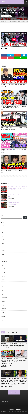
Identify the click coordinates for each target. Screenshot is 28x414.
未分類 (3, 301)
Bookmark (5, 48)
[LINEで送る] (20, 58)
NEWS (3, 247)
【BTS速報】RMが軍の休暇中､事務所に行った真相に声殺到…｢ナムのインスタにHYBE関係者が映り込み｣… (17, 188)
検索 (2, 215)
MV (3, 243)
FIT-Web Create (12, 411)
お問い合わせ (5, 401)
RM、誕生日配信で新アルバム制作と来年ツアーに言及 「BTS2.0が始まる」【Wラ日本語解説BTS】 (20, 382)
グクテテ (4, 272)
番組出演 (4, 305)
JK (2, 236)
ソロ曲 (3, 276)
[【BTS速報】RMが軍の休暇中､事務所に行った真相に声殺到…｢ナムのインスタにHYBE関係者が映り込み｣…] (4, 189)
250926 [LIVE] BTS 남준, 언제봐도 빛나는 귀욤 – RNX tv (20, 360)
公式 (3, 286)
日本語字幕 (4, 297)
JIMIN (3, 229)
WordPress (23, 411)
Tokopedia (4, 261)
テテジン (4, 279)
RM (9, 16)
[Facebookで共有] (4, 55)
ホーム (2, 5)
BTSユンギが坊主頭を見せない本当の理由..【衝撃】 (12, 170)
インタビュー (5, 268)
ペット (3, 283)
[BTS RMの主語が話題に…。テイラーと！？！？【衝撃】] (4, 205)
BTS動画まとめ (18, 409)
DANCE (3, 225)
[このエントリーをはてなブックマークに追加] (24, 55)
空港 (3, 312)
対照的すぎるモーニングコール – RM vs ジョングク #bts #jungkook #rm (7, 345)
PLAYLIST (4, 250)
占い (3, 152)
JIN (2, 87)
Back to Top (14, 392)
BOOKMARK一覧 (9, 5)
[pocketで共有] (7, 58)
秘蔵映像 (4, 308)
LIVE (3, 239)
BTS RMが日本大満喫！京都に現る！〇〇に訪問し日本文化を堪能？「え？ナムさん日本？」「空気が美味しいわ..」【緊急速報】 (7, 362)
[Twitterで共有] (10, 55)
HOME (3, 398)
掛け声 (3, 294)
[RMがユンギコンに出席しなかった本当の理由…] (4, 197)
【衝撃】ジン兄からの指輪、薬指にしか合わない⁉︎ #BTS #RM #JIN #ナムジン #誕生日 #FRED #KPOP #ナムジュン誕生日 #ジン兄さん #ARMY (7, 382)
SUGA (3, 172)
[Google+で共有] (17, 55)
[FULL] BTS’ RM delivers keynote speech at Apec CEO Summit (20, 345)
